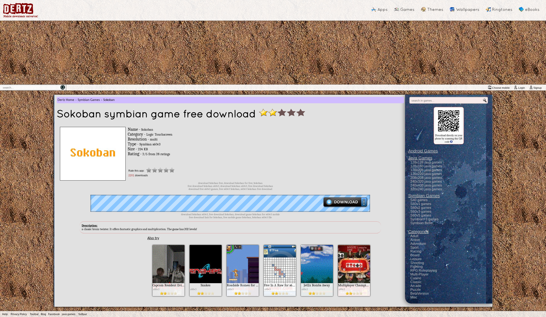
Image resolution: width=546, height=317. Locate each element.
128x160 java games (426, 166)
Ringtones (502, 9)
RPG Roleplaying (423, 270)
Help (5, 314)
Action (415, 240)
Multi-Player (419, 274)
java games (68, 314)
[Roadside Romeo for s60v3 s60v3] (243, 295)
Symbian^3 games (424, 219)
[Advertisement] (273, 52)
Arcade (415, 286)
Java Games (420, 158)
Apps (383, 9)
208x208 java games (426, 177)
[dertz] (20, 17)
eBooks (532, 9)
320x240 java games (426, 189)
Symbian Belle (421, 223)
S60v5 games (420, 215)
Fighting (416, 266)
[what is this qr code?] (451, 141)
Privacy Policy (19, 314)
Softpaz (82, 314)
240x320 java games (426, 181)
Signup (537, 87)
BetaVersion (419, 293)
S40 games (419, 200)
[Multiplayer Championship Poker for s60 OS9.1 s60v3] (354, 295)
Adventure (418, 243)
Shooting (417, 263)
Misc (413, 297)
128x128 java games (426, 162)
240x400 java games (426, 185)
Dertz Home (66, 100)
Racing (415, 251)
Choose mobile (501, 87)
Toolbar (34, 314)
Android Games (423, 151)
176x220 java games (426, 174)
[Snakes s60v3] (206, 295)
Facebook (54, 314)
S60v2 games (420, 207)
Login (521, 87)
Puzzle (415, 289)
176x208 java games (426, 170)
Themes (435, 9)
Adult (414, 236)
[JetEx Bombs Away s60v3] (317, 295)
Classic (416, 282)
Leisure (416, 259)
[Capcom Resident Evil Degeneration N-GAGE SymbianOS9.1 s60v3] (168, 295)
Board (415, 255)
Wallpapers (467, 9)
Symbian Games (89, 100)
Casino (415, 278)
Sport (414, 247)
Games (407, 9)
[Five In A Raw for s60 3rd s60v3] (280, 295)
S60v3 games (420, 211)
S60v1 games (420, 204)
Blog (43, 314)
